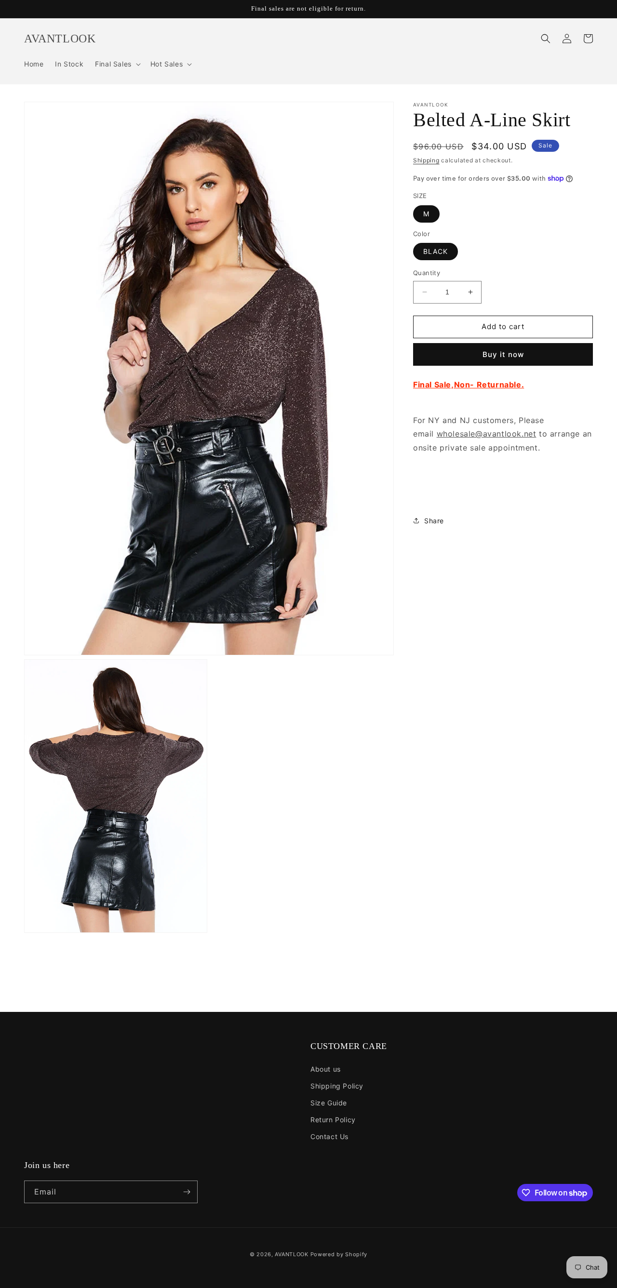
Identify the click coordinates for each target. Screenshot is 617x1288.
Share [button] (434, 521)
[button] (117, 64)
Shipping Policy (336, 1086)
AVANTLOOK (291, 1254)
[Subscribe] (186, 1192)
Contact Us (329, 1136)
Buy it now (503, 354)
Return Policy (333, 1119)
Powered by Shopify (339, 1254)
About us (325, 1069)
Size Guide (328, 1103)
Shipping (426, 160)
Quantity (426, 273)
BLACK (435, 251)
